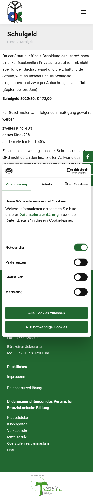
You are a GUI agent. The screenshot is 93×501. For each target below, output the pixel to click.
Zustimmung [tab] (16, 184)
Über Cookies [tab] (76, 184)
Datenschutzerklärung (39, 214)
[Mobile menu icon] (83, 12)
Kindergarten (17, 424)
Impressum (16, 376)
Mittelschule (17, 437)
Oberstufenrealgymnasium (28, 443)
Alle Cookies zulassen (46, 313)
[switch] (81, 262)
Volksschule (17, 430)
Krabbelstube (17, 417)
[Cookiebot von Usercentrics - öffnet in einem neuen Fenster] (67, 171)
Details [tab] (46, 184)
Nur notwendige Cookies (46, 327)
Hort (10, 450)
